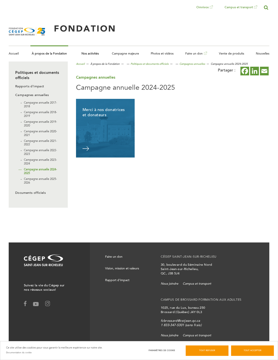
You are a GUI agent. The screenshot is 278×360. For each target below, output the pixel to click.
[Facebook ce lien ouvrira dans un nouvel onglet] (244, 71)
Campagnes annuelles (32, 95)
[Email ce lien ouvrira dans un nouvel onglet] (264, 71)
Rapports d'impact (29, 86)
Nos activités (90, 53)
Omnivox (202, 10)
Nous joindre (169, 283)
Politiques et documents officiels (150, 64)
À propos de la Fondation (49, 53)
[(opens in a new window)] (50, 304)
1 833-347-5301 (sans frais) (181, 325)
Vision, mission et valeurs (122, 268)
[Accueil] (27, 29)
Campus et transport (239, 10)
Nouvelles (262, 53)
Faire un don (194, 56)
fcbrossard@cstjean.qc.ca (180, 321)
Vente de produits (231, 53)
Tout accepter (252, 351)
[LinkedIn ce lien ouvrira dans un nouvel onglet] (254, 71)
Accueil (14, 53)
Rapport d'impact (117, 280)
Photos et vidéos (162, 53)
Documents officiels (30, 193)
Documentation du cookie (19, 353)
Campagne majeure (125, 53)
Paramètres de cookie (162, 351)
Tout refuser (207, 351)
